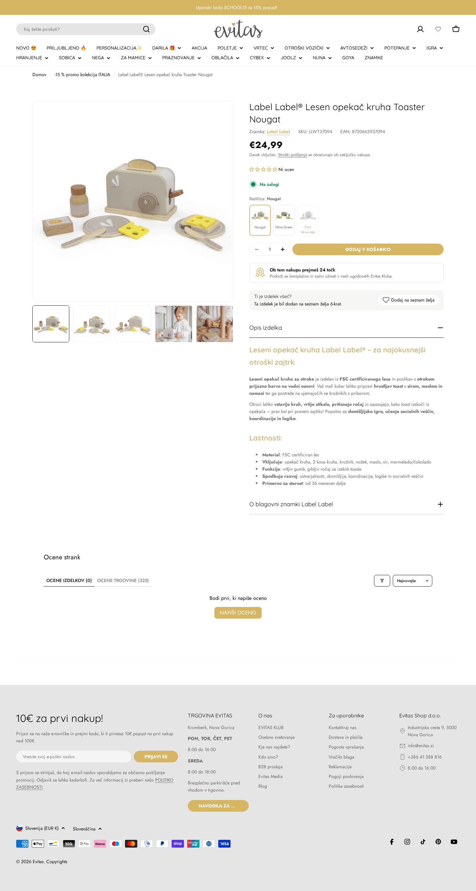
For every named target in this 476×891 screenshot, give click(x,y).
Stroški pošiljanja (292, 155)
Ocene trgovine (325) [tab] (123, 580)
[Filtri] (382, 581)
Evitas (38, 861)
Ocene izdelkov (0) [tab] (69, 580)
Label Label (278, 131)
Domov (39, 74)
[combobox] (85, 29)
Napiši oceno (238, 612)
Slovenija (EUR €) (42, 828)
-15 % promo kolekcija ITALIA (82, 74)
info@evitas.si (421, 745)
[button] (263, 169)
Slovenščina (84, 829)
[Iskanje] (146, 29)
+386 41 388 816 (425, 757)
